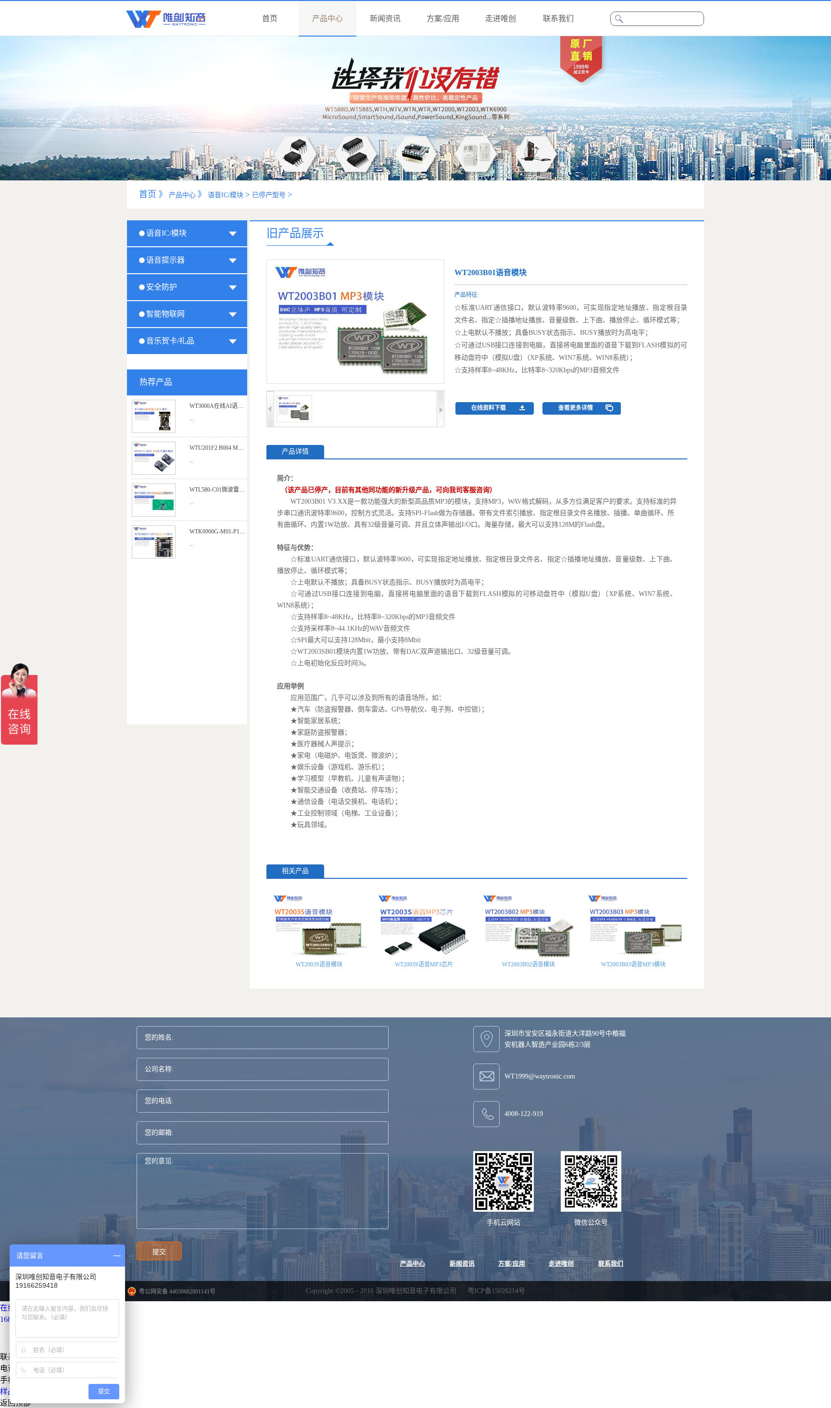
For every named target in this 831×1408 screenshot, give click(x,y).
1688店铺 (15, 1319)
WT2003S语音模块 (319, 964)
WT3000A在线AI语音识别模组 (227, 406)
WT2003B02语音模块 (528, 964)
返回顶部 (15, 1403)
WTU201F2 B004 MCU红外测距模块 (235, 447)
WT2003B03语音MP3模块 (633, 964)
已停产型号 (269, 195)
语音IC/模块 (225, 195)
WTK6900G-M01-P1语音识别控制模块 (237, 531)
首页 (269, 18)
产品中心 (182, 195)
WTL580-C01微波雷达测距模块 (228, 489)
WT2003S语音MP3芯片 (424, 964)
